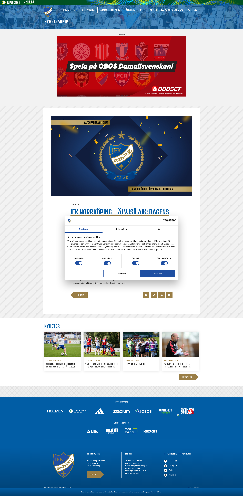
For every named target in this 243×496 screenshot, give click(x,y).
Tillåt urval (121, 273)
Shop (196, 10)
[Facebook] (165, 461)
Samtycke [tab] (83, 229)
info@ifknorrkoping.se (139, 466)
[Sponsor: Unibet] (29, 3)
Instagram (173, 466)
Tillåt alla (158, 273)
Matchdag (91, 10)
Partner (153, 10)
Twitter (172, 470)
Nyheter (66, 10)
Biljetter (78, 10)
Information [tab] (121, 229)
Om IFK (142, 10)
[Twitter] (165, 470)
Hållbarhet (130, 10)
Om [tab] (159, 229)
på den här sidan (154, 492)
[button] (146, 295)
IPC (188, 10)
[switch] (107, 263)
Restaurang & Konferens (172, 10)
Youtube (172, 475)
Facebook (173, 461)
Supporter (116, 10)
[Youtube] (165, 475)
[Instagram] (165, 465)
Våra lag (103, 10)
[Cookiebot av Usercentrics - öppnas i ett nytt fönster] (165, 221)
